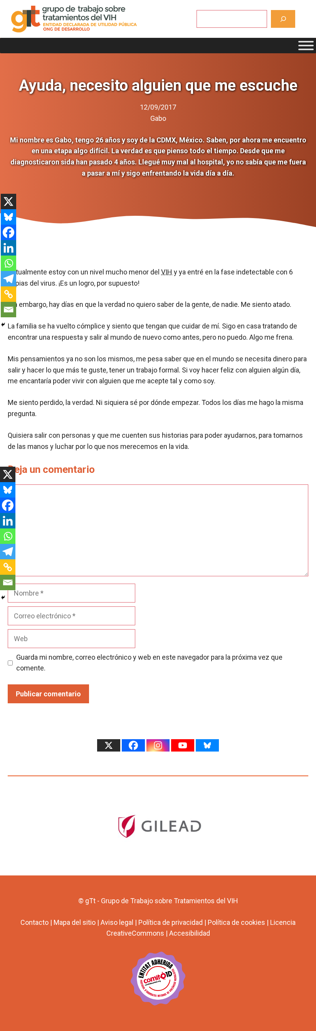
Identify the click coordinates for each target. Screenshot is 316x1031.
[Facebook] (8, 232)
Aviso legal (117, 922)
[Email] (8, 309)
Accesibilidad (189, 933)
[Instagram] (158, 745)
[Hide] (3, 325)
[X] (8, 201)
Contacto (34, 922)
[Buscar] (283, 18)
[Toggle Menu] (306, 45)
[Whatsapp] (8, 263)
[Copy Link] (8, 294)
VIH (166, 272)
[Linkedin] (8, 248)
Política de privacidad (170, 922)
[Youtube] (182, 745)
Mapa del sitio (75, 922)
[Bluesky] (8, 217)
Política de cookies (236, 922)
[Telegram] (8, 278)
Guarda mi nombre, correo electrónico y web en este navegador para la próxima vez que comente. (149, 662)
